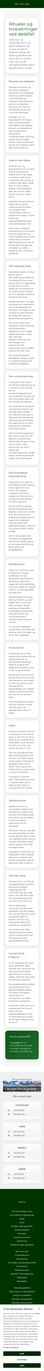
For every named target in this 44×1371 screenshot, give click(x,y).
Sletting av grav (22, 1270)
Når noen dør (22, 1251)
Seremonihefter (22, 1230)
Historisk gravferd (22, 1288)
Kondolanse (22, 1259)
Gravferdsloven (22, 1255)
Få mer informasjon (11, 1347)
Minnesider (22, 1281)
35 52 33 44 (19, 1132)
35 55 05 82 (19, 1110)
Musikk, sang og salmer (22, 1226)
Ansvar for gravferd (22, 1295)
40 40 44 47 (19, 1153)
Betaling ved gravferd (22, 1303)
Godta (22, 1365)
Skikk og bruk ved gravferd (22, 1292)
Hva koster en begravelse (22, 1215)
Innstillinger (22, 1360)
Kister (22, 1219)
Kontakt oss (19, 1114)
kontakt (16, 1042)
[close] (39, 1309)
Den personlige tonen (22, 1211)
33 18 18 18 (18, 1174)
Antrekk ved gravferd (22, 1299)
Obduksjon (22, 1277)
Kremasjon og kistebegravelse (22, 1263)
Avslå (22, 1354)
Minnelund (22, 1266)
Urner (22, 1222)
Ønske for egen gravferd (22, 1245)
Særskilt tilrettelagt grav (22, 1274)
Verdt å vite (22, 1241)
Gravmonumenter (22, 1237)
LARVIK (22, 1169)
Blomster (22, 1234)
